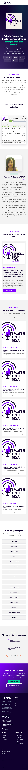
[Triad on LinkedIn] (3, 729)
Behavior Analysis (14, 566)
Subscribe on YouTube (14, 685)
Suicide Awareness (14, 592)
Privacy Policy (4, 764)
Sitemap (3, 760)
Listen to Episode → (9, 290)
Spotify (15, 57)
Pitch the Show (14, 681)
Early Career (14, 546)
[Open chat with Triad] (24, 766)
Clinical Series (14, 541)
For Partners (17, 741)
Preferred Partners (19, 743)
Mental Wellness (14, 602)
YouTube (22, 57)
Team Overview (18, 705)
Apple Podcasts (8, 57)
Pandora (15, 60)
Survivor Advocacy (14, 597)
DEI (14, 556)
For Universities (18, 735)
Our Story (17, 699)
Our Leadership (18, 703)
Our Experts (17, 701)
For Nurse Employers (19, 739)
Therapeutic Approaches (14, 612)
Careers (3, 753)
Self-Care (14, 582)
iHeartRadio (7, 60)
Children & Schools (14, 571)
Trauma (14, 617)
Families (14, 577)
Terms (3, 767)
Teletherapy (14, 607)
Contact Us (4, 749)
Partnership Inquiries (6, 751)
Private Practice (14, 551)
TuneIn (21, 60)
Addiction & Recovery (14, 561)
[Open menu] (25, 2)
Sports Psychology (14, 587)
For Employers (18, 737)
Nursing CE (4, 737)
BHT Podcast (4, 739)
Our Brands (4, 735)
